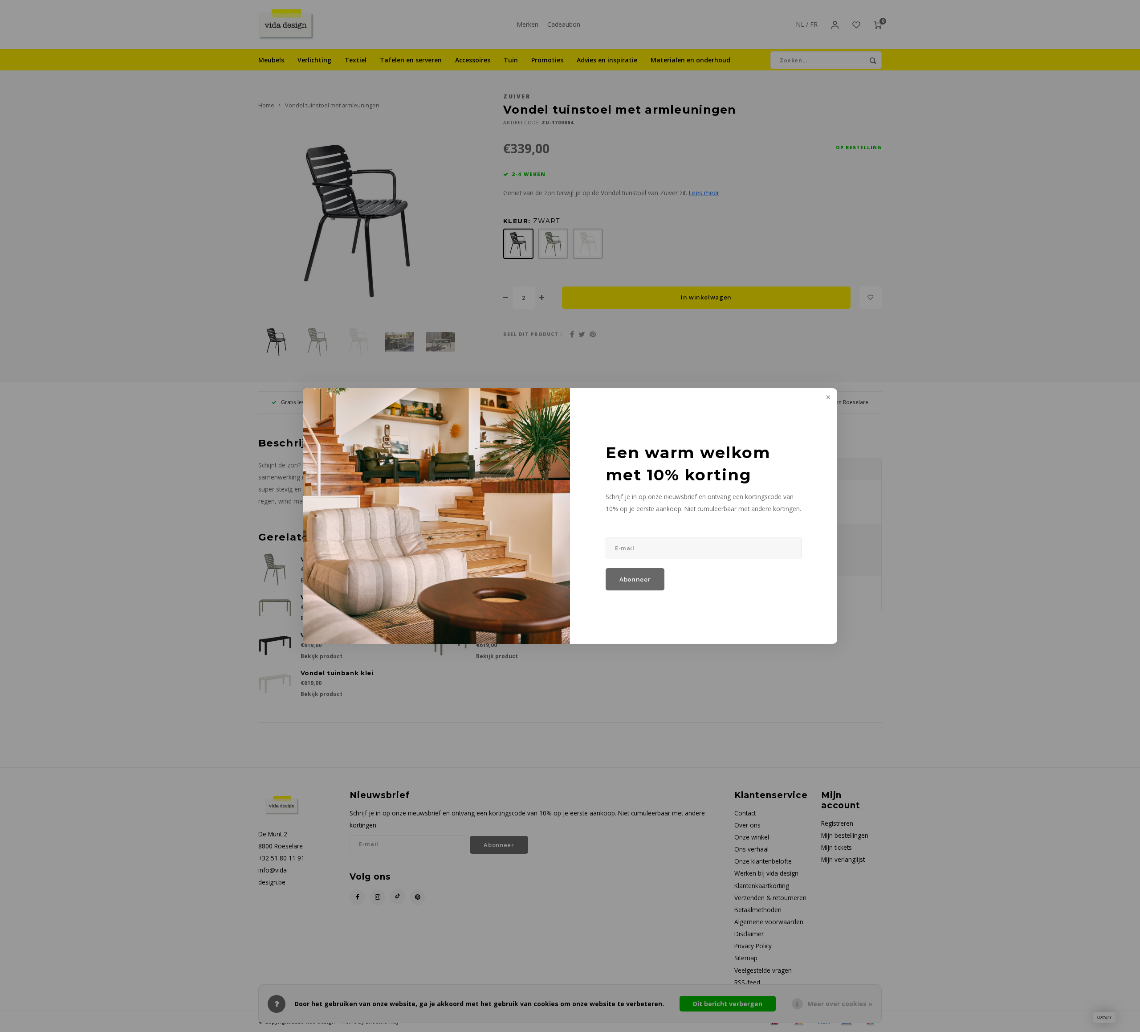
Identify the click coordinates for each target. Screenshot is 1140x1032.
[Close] (827, 398)
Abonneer (635, 579)
